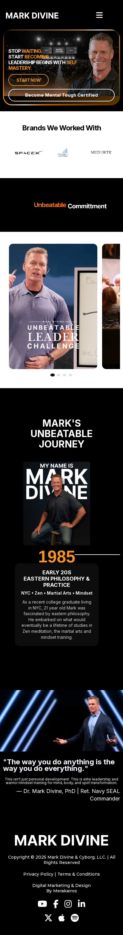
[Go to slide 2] (58, 375)
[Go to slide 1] (52, 375)
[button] (98, 15)
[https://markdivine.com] (61, 840)
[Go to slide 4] (70, 375)
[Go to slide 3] (64, 375)
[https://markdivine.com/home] (32, 15)
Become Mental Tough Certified (61, 95)
